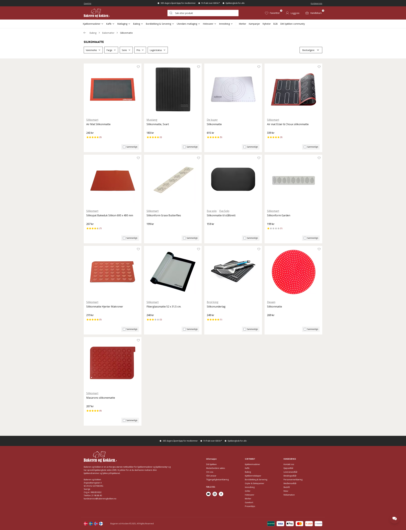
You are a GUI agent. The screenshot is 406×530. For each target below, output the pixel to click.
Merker (242, 23)
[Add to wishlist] (138, 67)
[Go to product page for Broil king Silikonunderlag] (233, 272)
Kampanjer (254, 23)
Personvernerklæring (293, 479)
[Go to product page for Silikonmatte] (233, 89)
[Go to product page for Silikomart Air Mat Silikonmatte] (112, 89)
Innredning (224, 23)
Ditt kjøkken (211, 464)
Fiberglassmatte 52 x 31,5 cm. (164, 306)
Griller (247, 491)
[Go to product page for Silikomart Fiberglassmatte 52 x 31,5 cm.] (173, 272)
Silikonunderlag (216, 306)
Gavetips (87, 3)
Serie (124, 50)
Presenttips (250, 506)
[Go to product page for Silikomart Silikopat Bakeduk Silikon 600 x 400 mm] (112, 180)
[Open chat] (395, 518)
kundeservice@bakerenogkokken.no (100, 498)
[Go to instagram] (215, 494)
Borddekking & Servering (158, 23)
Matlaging (122, 23)
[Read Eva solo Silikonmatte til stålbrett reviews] (210, 229)
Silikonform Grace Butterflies (164, 215)
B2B (275, 23)
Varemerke (91, 50)
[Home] (97, 13)
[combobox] (203, 13)
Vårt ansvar (211, 475)
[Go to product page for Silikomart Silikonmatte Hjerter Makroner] (112, 272)
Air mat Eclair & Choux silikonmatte (288, 124)
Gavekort (249, 502)
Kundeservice (316, 3)
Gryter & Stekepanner (254, 483)
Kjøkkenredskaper (253, 475)
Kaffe (108, 23)
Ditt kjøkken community (292, 23)
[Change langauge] (86, 524)
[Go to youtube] (208, 494)
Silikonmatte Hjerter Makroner (104, 306)
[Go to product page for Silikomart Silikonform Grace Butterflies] (173, 180)
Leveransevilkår (291, 472)
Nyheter (266, 23)
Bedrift (287, 487)
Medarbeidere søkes (215, 468)
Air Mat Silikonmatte (98, 124)
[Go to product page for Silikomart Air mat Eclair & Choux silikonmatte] (293, 89)
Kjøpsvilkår (288, 468)
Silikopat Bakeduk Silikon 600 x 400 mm (109, 215)
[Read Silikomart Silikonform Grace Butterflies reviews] (150, 229)
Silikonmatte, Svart (158, 124)
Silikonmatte (126, 32)
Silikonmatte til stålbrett (221, 215)
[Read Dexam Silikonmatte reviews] (270, 320)
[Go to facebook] (221, 494)
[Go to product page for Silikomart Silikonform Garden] (293, 180)
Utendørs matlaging (187, 23)
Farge (109, 50)
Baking (136, 23)
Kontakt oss (289, 464)
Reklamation (289, 494)
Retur (286, 491)
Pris (138, 50)
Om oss (209, 472)
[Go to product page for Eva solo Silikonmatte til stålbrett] (233, 180)
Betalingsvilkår (290, 475)
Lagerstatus (156, 50)
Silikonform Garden (278, 215)
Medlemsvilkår (290, 483)
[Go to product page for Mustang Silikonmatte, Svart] (173, 89)
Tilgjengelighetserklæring (217, 479)
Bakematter (108, 32)
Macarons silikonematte (100, 397)
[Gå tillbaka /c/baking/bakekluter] (84, 33)
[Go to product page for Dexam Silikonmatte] (293, 272)
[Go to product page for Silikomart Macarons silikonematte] (112, 363)
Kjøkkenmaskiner (91, 23)
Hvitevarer (208, 23)
